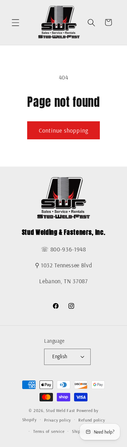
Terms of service (48, 431)
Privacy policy (57, 420)
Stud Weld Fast (60, 410)
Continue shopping (63, 130)
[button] (15, 22)
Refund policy (91, 420)
